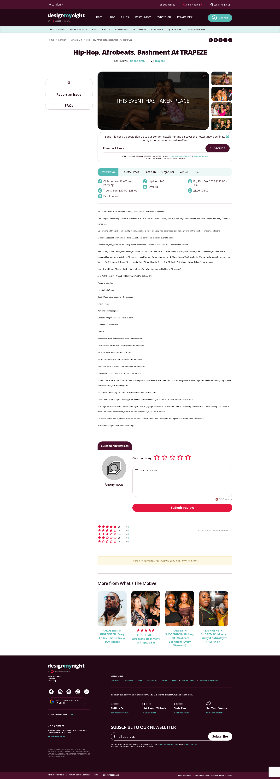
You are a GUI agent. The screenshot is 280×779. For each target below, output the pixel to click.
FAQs (69, 105)
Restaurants (143, 17)
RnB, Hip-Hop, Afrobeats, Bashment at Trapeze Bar (146, 638)
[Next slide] (226, 617)
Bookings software (120, 713)
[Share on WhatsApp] (225, 40)
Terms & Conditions (56, 775)
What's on (164, 17)
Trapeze (160, 61)
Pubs (111, 17)
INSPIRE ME (121, 29)
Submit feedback (111, 775)
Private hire (185, 17)
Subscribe (217, 148)
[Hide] (227, 136)
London (62, 39)
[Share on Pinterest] (220, 40)
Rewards (129, 680)
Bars (99, 17)
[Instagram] (60, 691)
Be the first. (137, 61)
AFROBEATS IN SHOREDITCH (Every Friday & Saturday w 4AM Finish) (112, 636)
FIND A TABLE (57, 29)
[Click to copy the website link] (230, 40)
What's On (76, 39)
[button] (142, 527)
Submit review (182, 507)
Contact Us (152, 680)
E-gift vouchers (181, 713)
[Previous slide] (104, 617)
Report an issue (68, 94)
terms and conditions (179, 156)
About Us (115, 680)
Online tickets (149, 713)
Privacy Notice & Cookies (79, 775)
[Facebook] (51, 691)
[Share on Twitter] (216, 40)
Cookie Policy (188, 680)
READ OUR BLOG (101, 29)
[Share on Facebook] (211, 40)
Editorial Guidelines (210, 680)
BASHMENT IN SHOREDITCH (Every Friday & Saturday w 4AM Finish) (214, 636)
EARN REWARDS (196, 29)
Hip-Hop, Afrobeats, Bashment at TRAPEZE (109, 39)
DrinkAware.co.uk (56, 737)
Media (174, 680)
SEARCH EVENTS (78, 29)
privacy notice (201, 156)
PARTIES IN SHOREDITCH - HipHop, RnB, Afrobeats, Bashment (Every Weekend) (179, 638)
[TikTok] (86, 691)
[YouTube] (77, 691)
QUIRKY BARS (175, 29)
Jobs (140, 680)
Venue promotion (214, 713)
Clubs (125, 17)
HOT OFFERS (139, 29)
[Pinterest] (68, 691)
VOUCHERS (157, 29)
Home (51, 39)
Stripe (70, 714)
